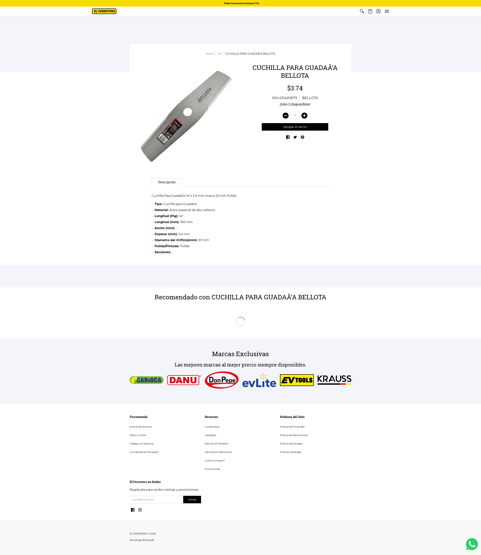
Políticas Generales (290, 452)
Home (210, 53)
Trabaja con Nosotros (142, 443)
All (219, 53)
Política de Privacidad (292, 426)
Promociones (212, 469)
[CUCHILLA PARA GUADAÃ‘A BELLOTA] (186, 116)
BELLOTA (310, 98)
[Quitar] (286, 116)
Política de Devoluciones (294, 435)
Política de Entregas (291, 443)
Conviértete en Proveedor (144, 452)
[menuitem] (362, 11)
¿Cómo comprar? (215, 460)
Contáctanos (212, 426)
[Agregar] (304, 116)
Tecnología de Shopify (142, 540)
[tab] (167, 182)
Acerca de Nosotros (141, 426)
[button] (362, 11)
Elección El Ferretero (216, 443)
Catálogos (210, 435)
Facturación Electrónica (218, 452)
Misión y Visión (138, 435)
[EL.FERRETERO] (104, 11)
